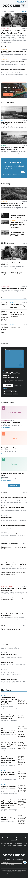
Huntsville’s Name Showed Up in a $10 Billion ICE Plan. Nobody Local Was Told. (13, 564)
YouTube (7, 391)
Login (20, 873)
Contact (12, 873)
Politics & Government (6, 561)
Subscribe (20, 1)
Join (23, 172)
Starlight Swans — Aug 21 (9, 448)
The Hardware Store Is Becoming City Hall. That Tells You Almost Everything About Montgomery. (18, 225)
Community (4, 49)
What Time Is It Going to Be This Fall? (8, 819)
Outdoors (3, 145)
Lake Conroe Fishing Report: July (9, 534)
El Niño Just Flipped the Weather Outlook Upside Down (13, 526)
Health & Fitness (5, 28)
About (8, 873)
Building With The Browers (11, 373)
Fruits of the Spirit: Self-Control (8, 654)
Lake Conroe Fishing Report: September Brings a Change (12, 508)
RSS (16, 394)
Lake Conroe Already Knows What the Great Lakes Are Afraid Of (12, 148)
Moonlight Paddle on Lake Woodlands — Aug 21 (13, 474)
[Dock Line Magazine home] (14, 5)
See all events (14, 485)
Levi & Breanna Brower (13, 377)
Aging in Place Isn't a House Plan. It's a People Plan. (14, 31)
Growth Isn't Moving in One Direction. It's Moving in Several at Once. (13, 51)
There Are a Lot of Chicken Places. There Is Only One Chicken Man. (17, 314)
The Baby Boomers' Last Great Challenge (13, 288)
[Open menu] (26, 1)
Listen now (8, 385)
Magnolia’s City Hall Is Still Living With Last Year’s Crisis (13, 589)
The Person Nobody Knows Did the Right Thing (12, 61)
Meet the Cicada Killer (6, 517)
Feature (4, 845)
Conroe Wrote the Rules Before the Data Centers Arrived (13, 615)
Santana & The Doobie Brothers (10, 422)
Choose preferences (18, 174)
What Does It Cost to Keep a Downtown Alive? (17, 326)
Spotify (14, 391)
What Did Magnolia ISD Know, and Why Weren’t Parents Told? (17, 234)
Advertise (16, 873)
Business (3, 67)
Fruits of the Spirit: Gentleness (8, 671)
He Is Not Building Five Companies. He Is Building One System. (13, 70)
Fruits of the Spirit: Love (8, 645)
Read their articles (17, 385)
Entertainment (18, 843)
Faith (2, 643)
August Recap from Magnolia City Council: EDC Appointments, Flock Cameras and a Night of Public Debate (9, 803)
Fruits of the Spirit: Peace (7, 662)
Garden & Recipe (12, 845)
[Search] (16, 2)
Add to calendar (7, 427)
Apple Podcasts (8, 394)
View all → (24, 102)
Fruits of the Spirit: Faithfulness (9, 679)
